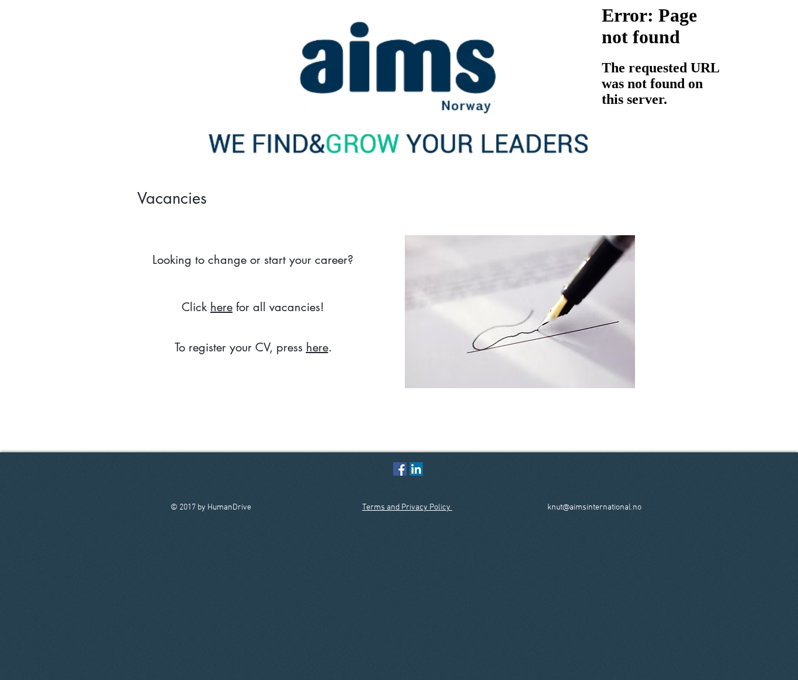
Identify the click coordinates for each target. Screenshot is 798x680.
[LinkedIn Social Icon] (416, 469)
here (221, 307)
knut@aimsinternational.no (594, 507)
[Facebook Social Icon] (400, 469)
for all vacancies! (278, 307)
